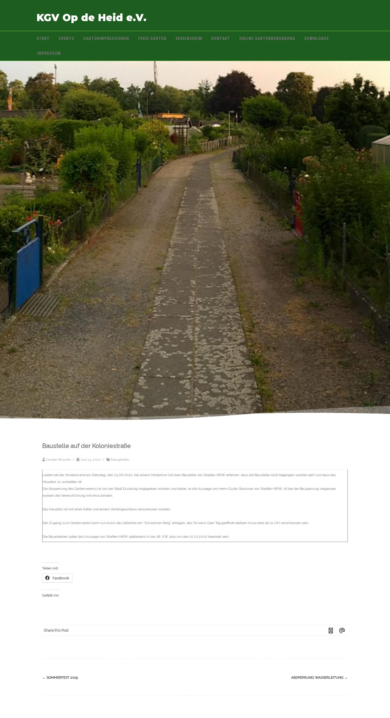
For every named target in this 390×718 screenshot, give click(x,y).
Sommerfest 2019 (60, 677)
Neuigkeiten (120, 460)
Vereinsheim (189, 38)
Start (43, 38)
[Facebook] (330, 630)
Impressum (49, 53)
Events (66, 38)
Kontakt (220, 38)
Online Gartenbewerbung (267, 38)
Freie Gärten (152, 38)
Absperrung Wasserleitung (319, 677)
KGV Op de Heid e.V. (91, 17)
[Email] (342, 630)
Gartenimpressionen (106, 38)
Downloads (316, 38)
